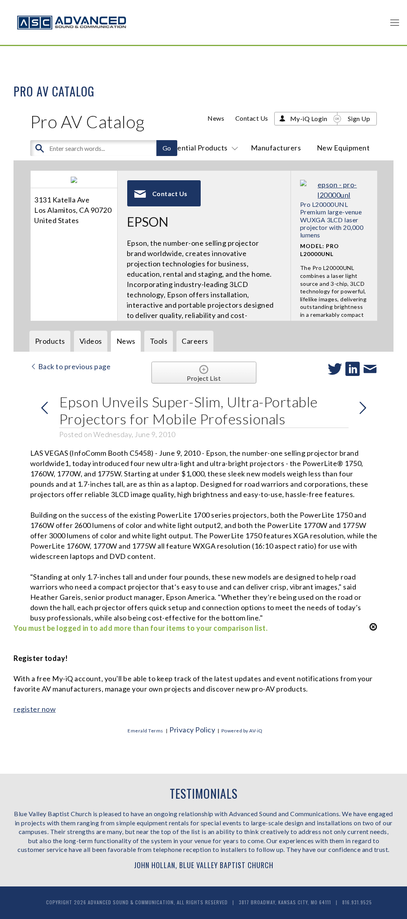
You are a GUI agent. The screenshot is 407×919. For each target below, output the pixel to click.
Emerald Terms (145, 731)
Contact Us (251, 118)
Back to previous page (73, 366)
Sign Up (359, 118)
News (215, 118)
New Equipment (343, 147)
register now (35, 709)
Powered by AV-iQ (242, 731)
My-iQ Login (309, 118)
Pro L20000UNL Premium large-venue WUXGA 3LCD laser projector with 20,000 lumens (332, 219)
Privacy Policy (192, 729)
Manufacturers (276, 147)
